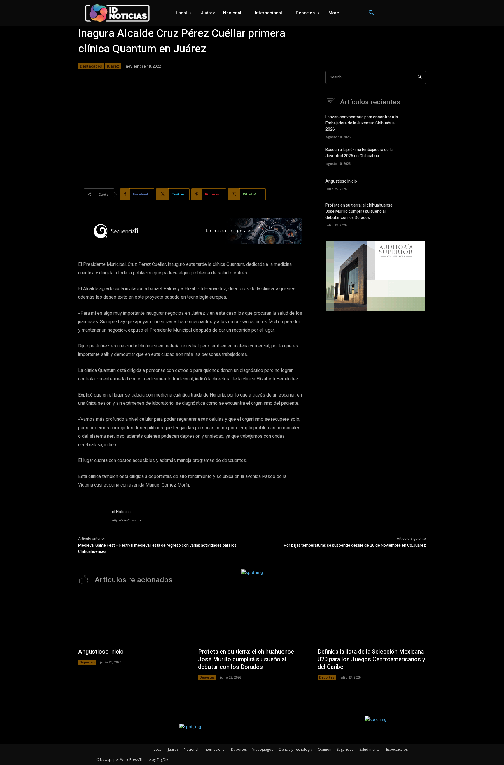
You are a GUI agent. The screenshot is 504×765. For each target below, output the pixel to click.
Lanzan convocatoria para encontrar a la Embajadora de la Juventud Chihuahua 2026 (362, 123)
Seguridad (345, 749)
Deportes (87, 662)
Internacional (214, 749)
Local (158, 749)
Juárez (113, 66)
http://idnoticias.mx (126, 520)
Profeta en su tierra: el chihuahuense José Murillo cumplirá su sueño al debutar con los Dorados (359, 211)
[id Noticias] (92, 523)
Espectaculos (397, 749)
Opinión (324, 749)
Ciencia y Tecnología (295, 749)
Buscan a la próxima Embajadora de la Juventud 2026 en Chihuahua (359, 153)
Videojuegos (262, 749)
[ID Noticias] (117, 13)
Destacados (91, 66)
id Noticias (121, 512)
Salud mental (370, 749)
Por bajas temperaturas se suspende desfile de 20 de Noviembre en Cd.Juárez (355, 545)
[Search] (419, 77)
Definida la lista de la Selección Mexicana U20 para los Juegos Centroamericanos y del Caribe (371, 659)
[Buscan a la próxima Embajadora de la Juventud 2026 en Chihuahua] (416, 155)
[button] (371, 13)
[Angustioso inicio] (416, 184)
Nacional (191, 749)
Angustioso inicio (341, 181)
